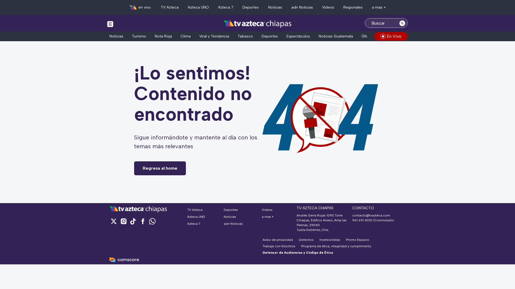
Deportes (250, 7)
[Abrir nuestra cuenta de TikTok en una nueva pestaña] (133, 221)
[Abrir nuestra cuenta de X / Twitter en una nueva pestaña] (114, 221)
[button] (257, 285)
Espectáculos (298, 36)
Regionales (353, 7)
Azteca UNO (198, 7)
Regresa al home (160, 168)
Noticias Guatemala (336, 36)
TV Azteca (170, 7)
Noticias (275, 7)
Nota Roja (163, 36)
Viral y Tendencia (214, 36)
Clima (186, 36)
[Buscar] (402, 23)
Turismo (139, 36)
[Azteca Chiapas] (257, 23)
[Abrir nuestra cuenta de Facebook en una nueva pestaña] (142, 221)
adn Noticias (302, 7)
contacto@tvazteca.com (371, 215)
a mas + (379, 7)
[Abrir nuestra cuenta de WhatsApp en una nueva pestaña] (152, 221)
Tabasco (245, 36)
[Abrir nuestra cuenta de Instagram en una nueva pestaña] (123, 221)
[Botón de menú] (110, 24)
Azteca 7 (225, 7)
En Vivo (394, 36)
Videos (328, 7)
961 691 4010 (362, 220)
